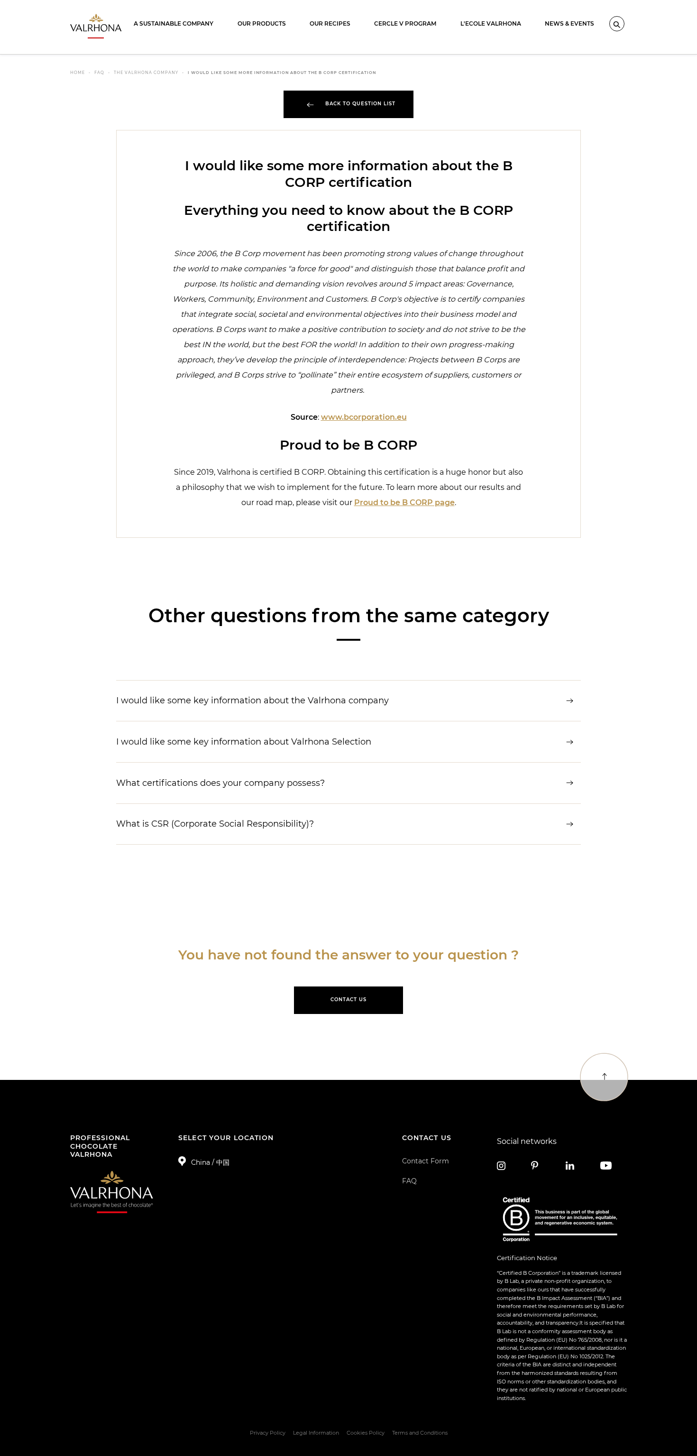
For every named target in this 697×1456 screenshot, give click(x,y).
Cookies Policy (366, 1432)
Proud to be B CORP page (404, 502)
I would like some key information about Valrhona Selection (243, 741)
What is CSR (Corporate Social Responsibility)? (215, 823)
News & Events (569, 23)
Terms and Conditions (420, 1432)
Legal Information (316, 1432)
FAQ (99, 72)
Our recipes (330, 23)
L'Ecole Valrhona (490, 23)
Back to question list (359, 104)
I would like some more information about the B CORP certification (282, 72)
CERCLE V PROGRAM (405, 23)
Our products (262, 23)
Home (77, 72)
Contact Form (425, 1161)
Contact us (348, 999)
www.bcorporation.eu (364, 417)
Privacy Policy (267, 1432)
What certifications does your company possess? (220, 782)
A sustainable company (173, 23)
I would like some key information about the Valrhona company (252, 700)
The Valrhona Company (146, 72)
